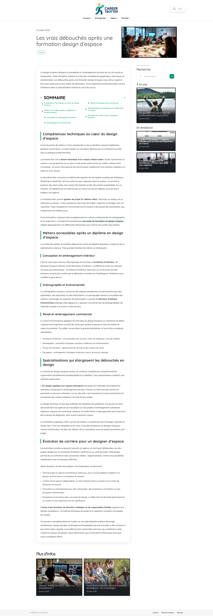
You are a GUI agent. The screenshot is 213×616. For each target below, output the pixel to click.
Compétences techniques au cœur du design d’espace (61, 104)
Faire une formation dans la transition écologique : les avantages (107, 586)
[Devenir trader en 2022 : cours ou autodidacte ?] (59, 577)
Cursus (41, 52)
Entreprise (143, 110)
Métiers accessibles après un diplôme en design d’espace (60, 111)
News (41, 583)
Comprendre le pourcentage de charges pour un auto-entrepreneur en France (156, 141)
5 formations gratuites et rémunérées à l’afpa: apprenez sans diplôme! (153, 163)
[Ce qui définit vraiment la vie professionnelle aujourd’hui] (156, 105)
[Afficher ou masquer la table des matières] (95, 97)
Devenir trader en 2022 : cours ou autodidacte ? (57, 586)
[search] (174, 9)
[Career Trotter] (106, 9)
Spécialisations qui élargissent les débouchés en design (106, 109)
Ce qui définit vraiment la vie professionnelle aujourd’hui (154, 114)
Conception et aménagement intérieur (62, 117)
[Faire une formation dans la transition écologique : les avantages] (107, 577)
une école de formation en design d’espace (103, 221)
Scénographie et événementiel (59, 123)
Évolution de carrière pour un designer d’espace (103, 116)
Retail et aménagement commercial (104, 103)
